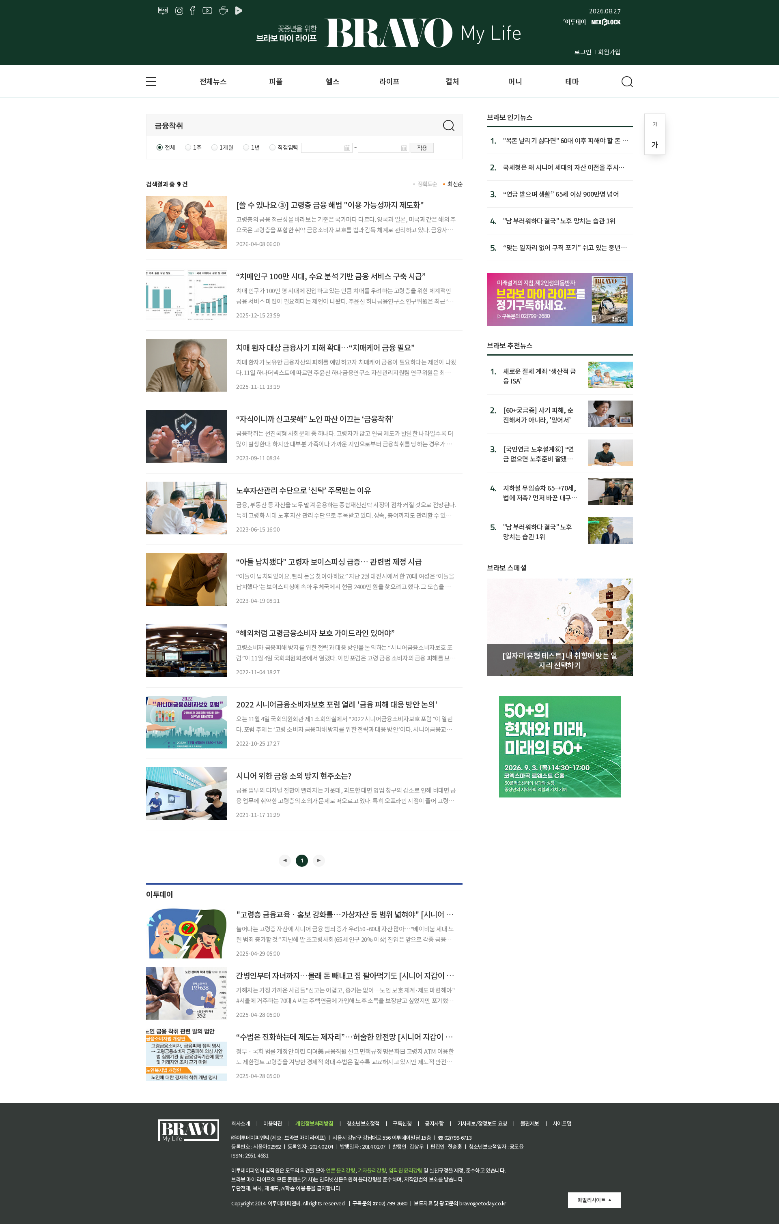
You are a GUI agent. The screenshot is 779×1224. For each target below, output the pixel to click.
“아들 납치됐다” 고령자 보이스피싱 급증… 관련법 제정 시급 (329, 561)
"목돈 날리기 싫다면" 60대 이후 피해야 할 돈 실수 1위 (565, 140)
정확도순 (427, 184)
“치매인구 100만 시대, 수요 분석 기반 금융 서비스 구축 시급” (331, 275)
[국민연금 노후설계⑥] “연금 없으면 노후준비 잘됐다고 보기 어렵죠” (538, 453)
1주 (197, 147)
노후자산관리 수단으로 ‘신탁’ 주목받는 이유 (303, 489)
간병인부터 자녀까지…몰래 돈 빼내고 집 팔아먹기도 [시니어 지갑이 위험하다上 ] (361, 975)
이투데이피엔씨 (284, 1203)
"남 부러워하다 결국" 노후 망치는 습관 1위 (559, 220)
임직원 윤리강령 (406, 1170)
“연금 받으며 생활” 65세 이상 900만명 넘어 (561, 194)
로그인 (583, 51)
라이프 (389, 81)
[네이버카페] (223, 11)
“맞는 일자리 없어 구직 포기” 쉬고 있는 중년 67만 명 (562, 247)
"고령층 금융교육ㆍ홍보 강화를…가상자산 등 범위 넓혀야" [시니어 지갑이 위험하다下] (371, 914)
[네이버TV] (240, 11)
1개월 (226, 147)
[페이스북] (192, 11)
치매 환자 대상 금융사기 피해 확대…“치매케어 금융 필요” (325, 347)
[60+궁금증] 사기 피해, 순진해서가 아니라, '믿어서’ (538, 414)
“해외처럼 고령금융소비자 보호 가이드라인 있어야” (315, 632)
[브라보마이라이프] (389, 32)
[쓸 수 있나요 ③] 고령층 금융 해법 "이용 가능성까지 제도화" (330, 204)
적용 (422, 148)
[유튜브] (207, 11)
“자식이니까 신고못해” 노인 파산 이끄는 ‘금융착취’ (315, 418)
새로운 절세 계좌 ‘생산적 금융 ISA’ (539, 375)
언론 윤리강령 (340, 1170)
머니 (515, 81)
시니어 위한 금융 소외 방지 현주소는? (293, 775)
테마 (572, 81)
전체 (170, 147)
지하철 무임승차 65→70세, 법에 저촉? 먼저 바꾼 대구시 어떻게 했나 (540, 492)
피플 (275, 81)
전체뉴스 (213, 81)
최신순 (455, 184)
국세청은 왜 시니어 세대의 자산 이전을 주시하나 (563, 167)
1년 (255, 147)
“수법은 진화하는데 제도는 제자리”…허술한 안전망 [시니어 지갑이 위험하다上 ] (360, 1036)
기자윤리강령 (372, 1170)
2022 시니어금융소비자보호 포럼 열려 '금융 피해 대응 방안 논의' (336, 704)
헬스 (332, 81)
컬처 (452, 81)
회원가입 (609, 51)
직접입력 (288, 147)
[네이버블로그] (163, 11)
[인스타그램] (179, 11)
